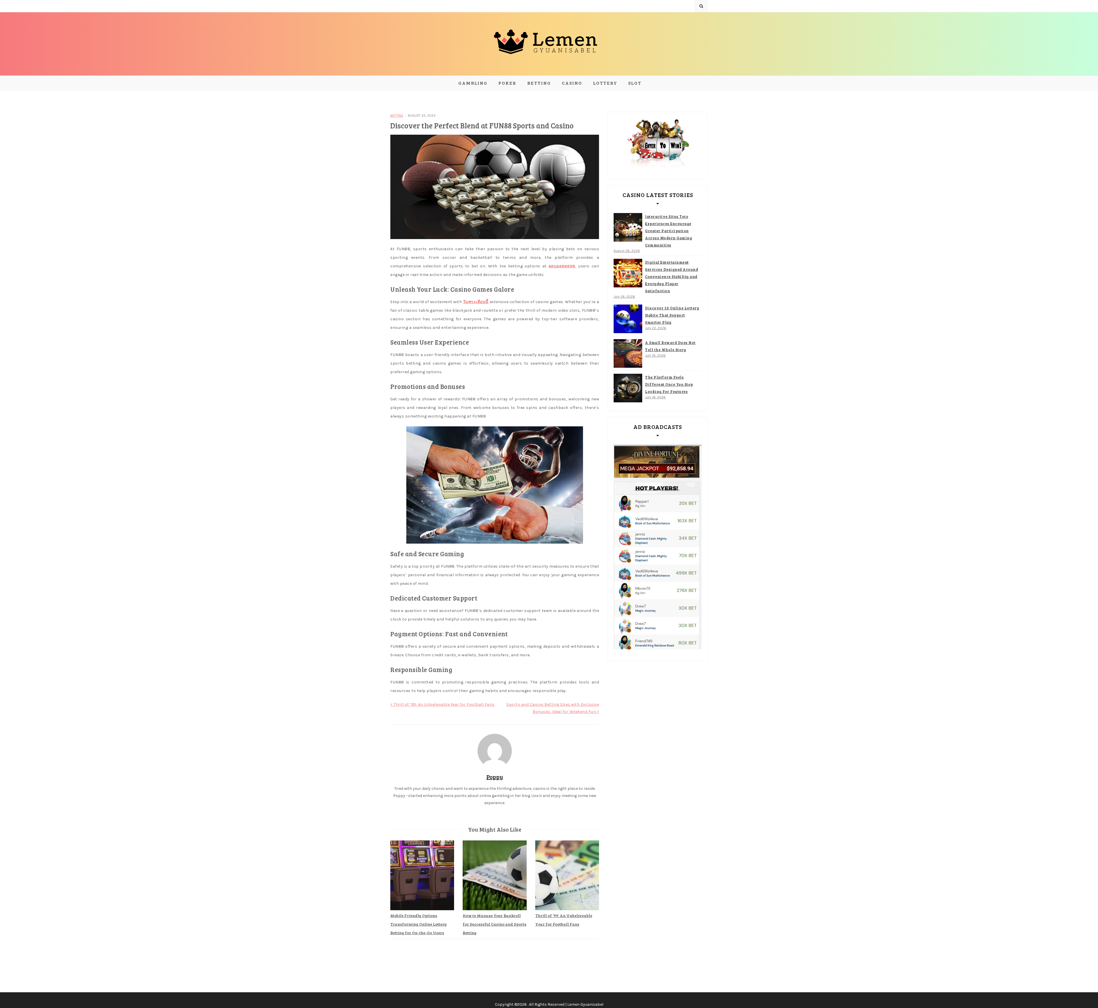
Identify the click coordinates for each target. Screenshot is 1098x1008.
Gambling (473, 83)
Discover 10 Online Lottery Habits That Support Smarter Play (672, 315)
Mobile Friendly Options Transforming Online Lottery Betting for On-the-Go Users (418, 924)
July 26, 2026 (624, 297)
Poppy (494, 777)
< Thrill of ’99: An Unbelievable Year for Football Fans (442, 704)
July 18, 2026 (655, 397)
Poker (507, 83)
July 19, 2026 (655, 355)
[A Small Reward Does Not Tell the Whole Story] (628, 353)
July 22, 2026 (655, 328)
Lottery (605, 83)
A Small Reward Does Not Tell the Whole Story (670, 346)
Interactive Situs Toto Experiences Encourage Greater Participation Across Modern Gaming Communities (668, 231)
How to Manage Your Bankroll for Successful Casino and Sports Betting (494, 924)
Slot (634, 83)
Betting (539, 83)
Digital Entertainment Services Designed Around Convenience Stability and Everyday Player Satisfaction (671, 276)
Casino (572, 83)
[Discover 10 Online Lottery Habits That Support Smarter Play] (628, 319)
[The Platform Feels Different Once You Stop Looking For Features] (628, 388)
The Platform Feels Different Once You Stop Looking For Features (669, 384)
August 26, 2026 (627, 251)
